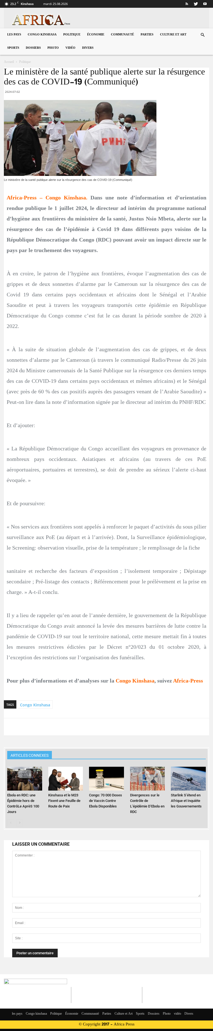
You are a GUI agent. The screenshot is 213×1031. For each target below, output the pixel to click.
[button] (202, 35)
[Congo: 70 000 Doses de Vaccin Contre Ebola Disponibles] (106, 779)
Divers (87, 48)
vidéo (70, 48)
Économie (95, 34)
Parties (147, 34)
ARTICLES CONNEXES (30, 755)
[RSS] (186, 4)
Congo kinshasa (42, 34)
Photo (53, 48)
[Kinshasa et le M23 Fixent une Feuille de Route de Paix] (65, 779)
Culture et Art (173, 34)
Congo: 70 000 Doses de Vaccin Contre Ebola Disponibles (105, 800)
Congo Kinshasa (35, 704)
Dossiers (33, 48)
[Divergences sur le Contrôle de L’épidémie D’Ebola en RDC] (147, 779)
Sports (13, 48)
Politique (71, 34)
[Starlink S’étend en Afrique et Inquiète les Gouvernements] (188, 779)
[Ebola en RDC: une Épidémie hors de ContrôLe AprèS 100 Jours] (24, 779)
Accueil (9, 62)
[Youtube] (205, 4)
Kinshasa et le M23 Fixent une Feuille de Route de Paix (64, 800)
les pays (14, 34)
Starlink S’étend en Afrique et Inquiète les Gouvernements (186, 800)
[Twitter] (196, 4)
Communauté (122, 34)
